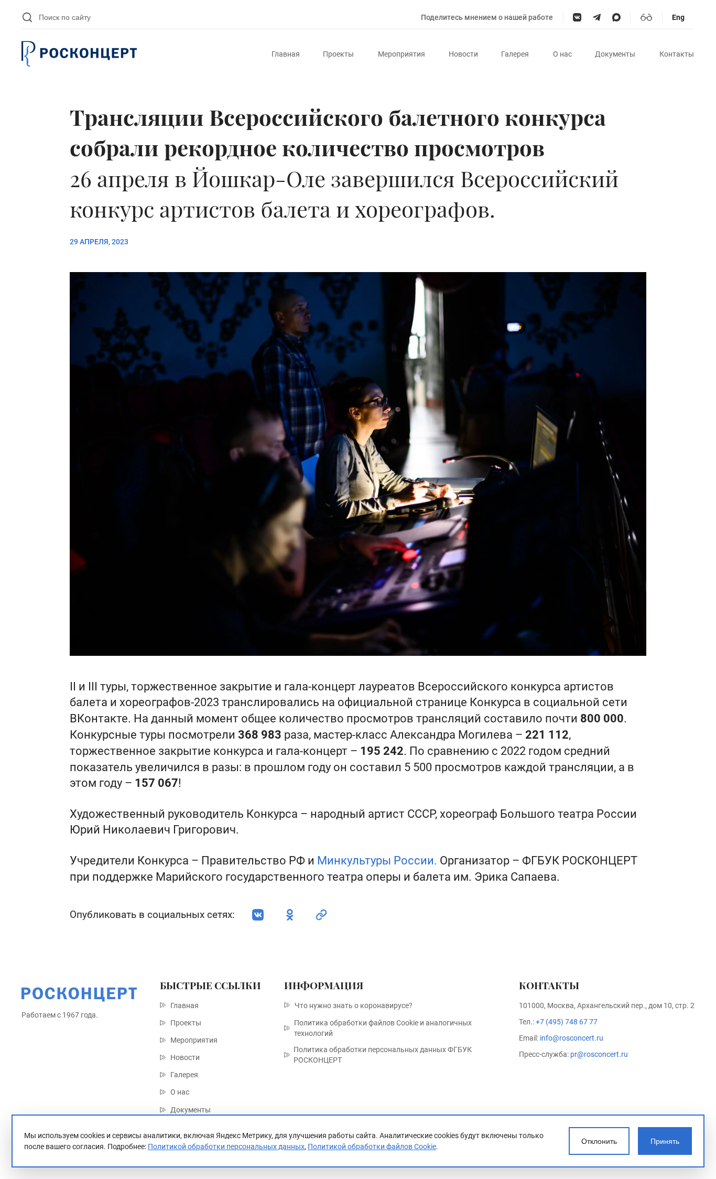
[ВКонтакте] (577, 17)
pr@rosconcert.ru (599, 1054)
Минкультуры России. (377, 860)
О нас (562, 54)
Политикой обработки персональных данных (226, 1146)
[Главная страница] (79, 54)
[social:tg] (597, 17)
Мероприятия (401, 54)
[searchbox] (225, 17)
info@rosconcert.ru (571, 1038)
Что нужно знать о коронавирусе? (354, 1005)
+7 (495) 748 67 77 (567, 1022)
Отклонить (599, 1141)
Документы (615, 54)
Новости (463, 54)
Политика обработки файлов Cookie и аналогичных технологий (383, 1028)
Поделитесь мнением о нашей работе (487, 17)
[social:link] (321, 915)
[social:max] (616, 17)
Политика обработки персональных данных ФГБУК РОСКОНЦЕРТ (383, 1054)
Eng (678, 17)
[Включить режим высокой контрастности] (646, 17)
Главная (286, 54)
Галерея (515, 54)
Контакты (676, 54)
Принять (664, 1141)
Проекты (338, 54)
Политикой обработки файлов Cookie (372, 1146)
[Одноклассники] (290, 915)
